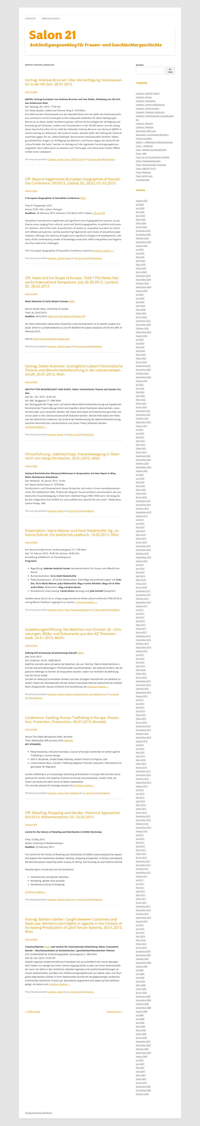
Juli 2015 (139, 699)
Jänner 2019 (141, 542)
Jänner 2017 (141, 632)
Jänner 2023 (141, 362)
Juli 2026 (139, 204)
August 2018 (141, 561)
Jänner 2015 (141, 722)
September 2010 (143, 917)
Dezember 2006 (143, 1086)
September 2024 (143, 287)
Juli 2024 (139, 294)
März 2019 (140, 534)
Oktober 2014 (142, 733)
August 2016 (141, 651)
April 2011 (140, 891)
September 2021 (143, 422)
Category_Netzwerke (145, 100)
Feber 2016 (141, 673)
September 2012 (143, 827)
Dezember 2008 (143, 996)
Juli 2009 (139, 970)
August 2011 (141, 876)
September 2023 (143, 332)
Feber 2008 (141, 1033)
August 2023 (141, 335)
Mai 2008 (140, 1022)
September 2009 (143, 962)
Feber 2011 (141, 898)
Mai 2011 (140, 887)
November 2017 (143, 594)
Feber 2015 (141, 718)
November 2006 (143, 1090)
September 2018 (143, 557)
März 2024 (140, 309)
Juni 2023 (140, 343)
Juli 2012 (139, 835)
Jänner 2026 (141, 227)
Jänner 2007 (141, 1082)
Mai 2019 (140, 527)
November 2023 (143, 324)
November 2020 (143, 459)
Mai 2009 (140, 977)
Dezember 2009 (143, 951)
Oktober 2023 (142, 328)
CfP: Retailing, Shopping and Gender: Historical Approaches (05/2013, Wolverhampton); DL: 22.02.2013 (72, 814)
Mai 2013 (140, 797)
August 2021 (141, 425)
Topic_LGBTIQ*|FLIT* (75, 159)
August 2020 (141, 470)
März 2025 (140, 264)
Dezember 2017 (143, 591)
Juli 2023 (139, 339)
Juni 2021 (140, 433)
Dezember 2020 (143, 455)
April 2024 (140, 305)
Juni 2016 (140, 658)
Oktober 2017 (142, 598)
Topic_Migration (72, 793)
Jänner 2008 (141, 1037)
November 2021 (143, 414)
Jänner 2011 (141, 902)
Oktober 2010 (142, 913)
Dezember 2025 (143, 230)
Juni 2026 (140, 208)
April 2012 (140, 846)
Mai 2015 (140, 707)
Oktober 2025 (142, 238)
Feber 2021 (141, 448)
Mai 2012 (140, 842)
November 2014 (143, 729)
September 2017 (143, 602)
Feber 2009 (141, 988)
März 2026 (140, 219)
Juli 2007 (139, 1060)
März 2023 (140, 354)
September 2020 (143, 467)
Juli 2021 (139, 429)
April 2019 (140, 531)
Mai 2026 (140, 211)
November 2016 (143, 639)
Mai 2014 (140, 752)
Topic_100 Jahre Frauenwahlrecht (151, 149)
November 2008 (143, 1000)
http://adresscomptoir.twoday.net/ (51, 338)
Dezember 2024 (143, 275)
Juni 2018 (140, 568)
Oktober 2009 (142, 958)
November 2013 (143, 774)
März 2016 (140, 669)
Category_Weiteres (144, 127)
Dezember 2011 (143, 861)
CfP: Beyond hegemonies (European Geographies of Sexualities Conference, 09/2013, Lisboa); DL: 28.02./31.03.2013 (73, 181)
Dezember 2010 (143, 906)
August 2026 (141, 200)
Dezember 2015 (143, 681)
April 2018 (140, 576)
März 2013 (140, 805)
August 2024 (141, 290)
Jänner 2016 (141, 677)
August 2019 (141, 516)
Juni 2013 (140, 793)
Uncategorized (142, 179)
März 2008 (140, 1030)
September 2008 (143, 1007)
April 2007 (140, 1071)
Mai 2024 (140, 302)
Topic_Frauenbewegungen (77, 609)
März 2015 (140, 714)
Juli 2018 (139, 564)
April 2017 (140, 621)
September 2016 (143, 647)
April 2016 (140, 666)
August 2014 (141, 741)
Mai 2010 (140, 932)
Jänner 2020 (141, 497)
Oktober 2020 (142, 463)
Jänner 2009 (141, 992)
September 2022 (143, 377)
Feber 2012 (141, 853)
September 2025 (143, 242)
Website (68, 740)
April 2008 (140, 1026)
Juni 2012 (140, 838)
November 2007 (143, 1045)
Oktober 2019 (142, 508)
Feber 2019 (141, 538)
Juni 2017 (140, 613)
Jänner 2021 (141, 452)
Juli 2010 (139, 925)
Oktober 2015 (142, 688)
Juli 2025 (139, 249)
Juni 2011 (140, 883)
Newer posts (115, 1011)
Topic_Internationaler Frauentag (151, 164)
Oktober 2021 (142, 418)
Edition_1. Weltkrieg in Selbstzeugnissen (154, 142)
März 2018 (140, 579)
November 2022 (143, 369)
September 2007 (143, 1052)
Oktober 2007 (142, 1048)
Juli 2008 (139, 1015)
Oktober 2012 (142, 823)
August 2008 (141, 1011)
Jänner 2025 (141, 272)
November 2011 (143, 865)
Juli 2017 (139, 609)
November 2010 (143, 910)
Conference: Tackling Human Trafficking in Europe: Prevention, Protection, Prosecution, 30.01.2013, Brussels (72, 719)
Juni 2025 (140, 253)
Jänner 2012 (141, 857)
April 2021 (140, 440)
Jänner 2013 (141, 812)
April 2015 (140, 711)
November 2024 (143, 279)
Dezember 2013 (143, 771)
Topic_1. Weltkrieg (144, 146)
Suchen (140, 64)
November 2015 (143, 684)
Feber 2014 (141, 763)
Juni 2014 (140, 748)
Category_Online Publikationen (150, 104)
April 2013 (140, 801)
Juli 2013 (139, 790)
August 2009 (141, 966)
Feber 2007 (141, 1079)
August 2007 (141, 1056)
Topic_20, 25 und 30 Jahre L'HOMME (152, 157)
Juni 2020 (140, 478)
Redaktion (110, 159)
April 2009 (140, 981)
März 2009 (140, 985)
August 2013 (141, 786)
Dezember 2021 (143, 410)
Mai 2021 (140, 437)
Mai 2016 (140, 662)
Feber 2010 (141, 943)
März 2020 (140, 489)
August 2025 (141, 245)
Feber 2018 (141, 583)
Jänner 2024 (141, 317)
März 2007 (140, 1075)
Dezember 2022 (143, 365)
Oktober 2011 (142, 868)
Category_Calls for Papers (60, 258)
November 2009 (143, 955)
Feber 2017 (141, 628)
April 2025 (140, 260)
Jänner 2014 (141, 767)
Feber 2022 (141, 403)
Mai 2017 (140, 617)
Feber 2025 (141, 268)
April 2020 (140, 485)
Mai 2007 (140, 1067)
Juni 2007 (140, 1064)
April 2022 (140, 395)
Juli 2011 (139, 880)
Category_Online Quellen (147, 108)
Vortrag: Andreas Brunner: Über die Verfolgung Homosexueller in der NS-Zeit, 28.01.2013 (73, 82)
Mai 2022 (140, 392)
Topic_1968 (141, 153)
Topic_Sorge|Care (144, 176)
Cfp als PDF (99, 213)
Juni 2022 (140, 388)
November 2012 (143, 820)
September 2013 (143, 782)
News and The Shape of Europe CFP (66, 316)
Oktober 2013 (142, 778)
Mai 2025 (140, 257)
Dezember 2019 (143, 501)
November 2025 (143, 234)
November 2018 (143, 549)
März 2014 (140, 759)
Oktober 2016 (142, 643)
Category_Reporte (144, 123)
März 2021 (140, 444)
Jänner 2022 (141, 407)
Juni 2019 (140, 523)
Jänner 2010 (141, 947)
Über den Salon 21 (51, 18)
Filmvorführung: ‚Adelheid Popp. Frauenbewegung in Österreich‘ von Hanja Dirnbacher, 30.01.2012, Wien (72, 456)
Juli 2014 (139, 744)
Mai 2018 (140, 572)
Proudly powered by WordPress (38, 1112)
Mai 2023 (140, 347)
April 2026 (140, 215)
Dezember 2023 (143, 320)
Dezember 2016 (143, 636)
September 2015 (143, 692)
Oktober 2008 (142, 1003)
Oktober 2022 (142, 373)
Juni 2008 (140, 1018)
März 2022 (140, 399)
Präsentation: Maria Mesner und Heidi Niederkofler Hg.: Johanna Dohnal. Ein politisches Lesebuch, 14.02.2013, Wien (72, 532)
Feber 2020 (141, 493)
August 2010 (141, 921)
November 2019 (143, 504)
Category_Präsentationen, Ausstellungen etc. (85, 694)
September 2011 (143, 872)
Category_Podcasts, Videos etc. (150, 112)
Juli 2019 (139, 519)
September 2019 (143, 512)
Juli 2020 (139, 474)
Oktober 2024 (142, 283)
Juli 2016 (139, 654)
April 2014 (140, 756)
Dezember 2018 (143, 546)
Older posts (32, 1011)
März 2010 (140, 940)
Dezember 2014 (143, 726)
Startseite (30, 18)
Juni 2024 (140, 298)
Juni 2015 (140, 703)
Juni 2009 (140, 973)
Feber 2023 (141, 358)
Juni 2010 (140, 928)
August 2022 (141, 380)
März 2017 (140, 624)
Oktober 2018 (142, 553)
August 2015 (141, 696)
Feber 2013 (141, 808)
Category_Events (56, 159)
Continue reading (103, 250)
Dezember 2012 (143, 816)
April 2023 (140, 350)
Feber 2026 (141, 223)
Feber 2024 (141, 313)
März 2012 (140, 850)
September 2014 (143, 737)
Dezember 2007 (143, 1041)
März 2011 (140, 895)
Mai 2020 (140, 482)
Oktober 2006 (142, 1094)
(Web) (83, 198)
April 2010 (140, 936)
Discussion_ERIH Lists (146, 130)
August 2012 (141, 831)
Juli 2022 (139, 384)
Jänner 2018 (141, 587)
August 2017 (141, 606)
